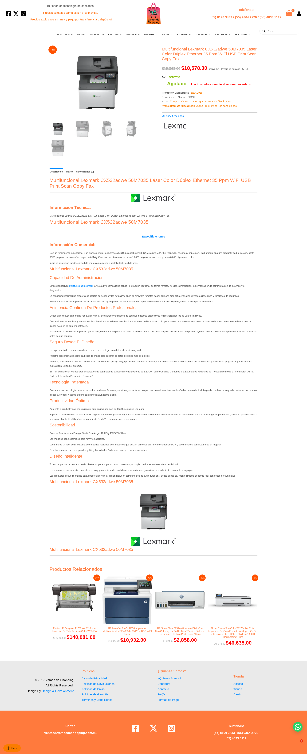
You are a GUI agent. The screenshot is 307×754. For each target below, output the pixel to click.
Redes (165, 34)
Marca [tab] (69, 171)
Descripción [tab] (56, 171)
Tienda (81, 34)
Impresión (201, 34)
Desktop (131, 34)
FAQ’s (161, 694)
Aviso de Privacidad (94, 678)
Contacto (163, 689)
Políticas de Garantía (95, 694)
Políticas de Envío (93, 689)
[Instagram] (23, 13)
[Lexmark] (174, 125)
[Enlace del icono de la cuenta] (299, 13)
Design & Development (58, 691)
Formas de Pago (168, 699)
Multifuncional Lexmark (81, 285)
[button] (71, 34)
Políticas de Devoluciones (98, 683)
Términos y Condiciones (97, 699)
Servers (149, 34)
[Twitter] (16, 13)
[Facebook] (8, 13)
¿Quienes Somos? (169, 678)
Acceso (238, 683)
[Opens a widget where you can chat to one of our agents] (12, 748)
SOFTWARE (241, 34)
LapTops (113, 34)
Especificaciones (174, 116)
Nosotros (63, 34)
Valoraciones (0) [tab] (85, 171)
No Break (95, 34)
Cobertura (163, 683)
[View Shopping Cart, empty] (288, 13)
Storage (182, 34)
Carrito (237, 694)
